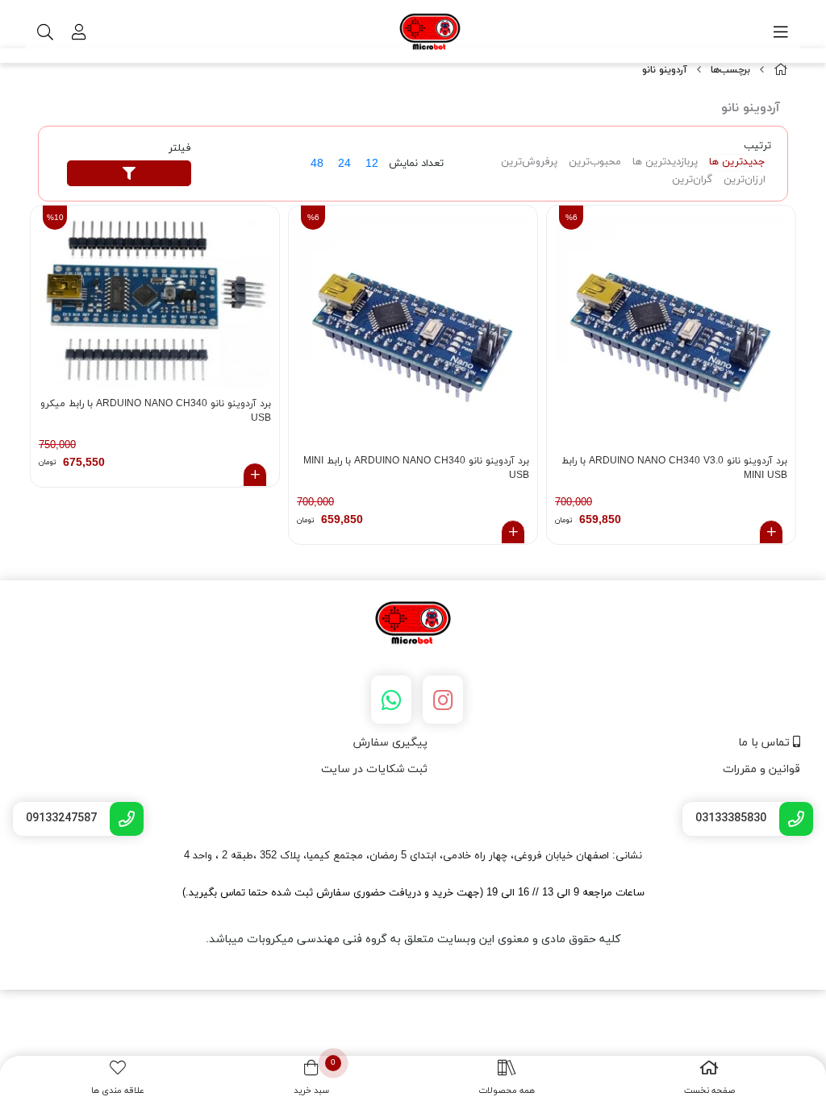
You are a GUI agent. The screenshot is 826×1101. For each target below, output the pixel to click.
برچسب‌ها (730, 70)
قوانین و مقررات (761, 769)
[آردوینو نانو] (413, 624)
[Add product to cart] (771, 532)
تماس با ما (765, 742)
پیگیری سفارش (390, 742)
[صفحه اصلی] (781, 70)
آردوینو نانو (664, 70)
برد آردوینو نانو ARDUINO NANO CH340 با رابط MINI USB (416, 468)
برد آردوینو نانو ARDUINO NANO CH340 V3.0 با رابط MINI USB (674, 468)
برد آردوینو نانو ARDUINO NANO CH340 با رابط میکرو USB (155, 411)
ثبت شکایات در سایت (374, 769)
